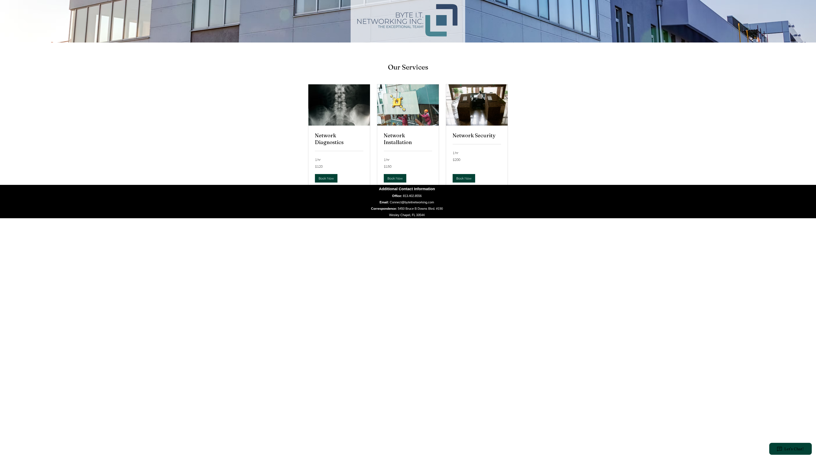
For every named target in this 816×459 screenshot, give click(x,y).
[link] (339, 139)
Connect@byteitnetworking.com (412, 202)
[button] (326, 178)
